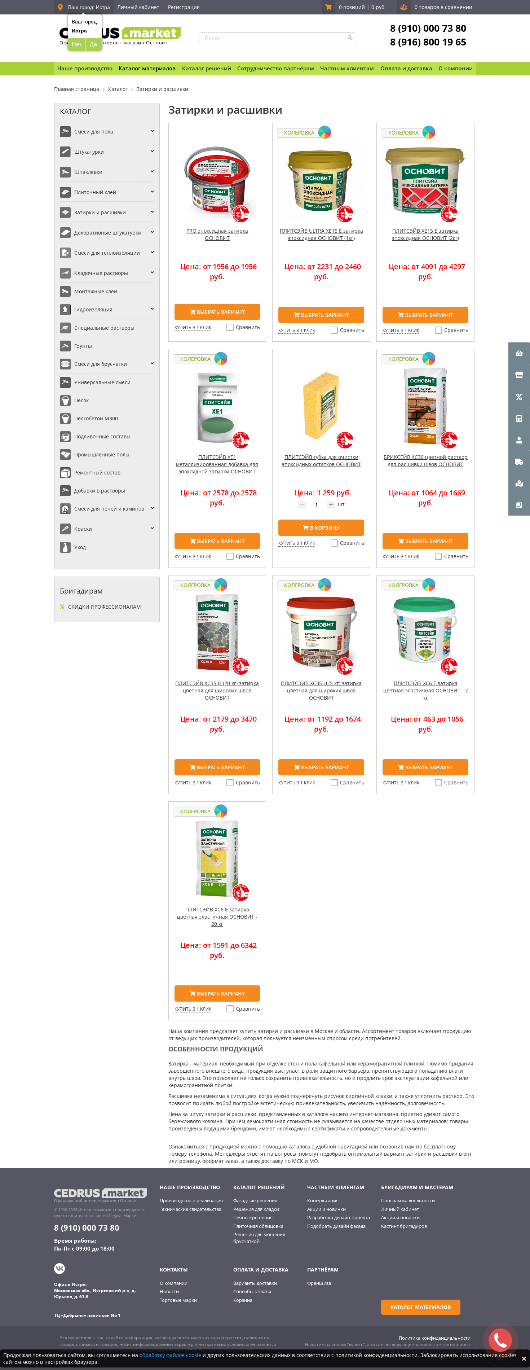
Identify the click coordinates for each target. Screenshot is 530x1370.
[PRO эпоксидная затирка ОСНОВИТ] (217, 184)
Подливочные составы (102, 436)
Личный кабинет (138, 7)
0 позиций (352, 7)
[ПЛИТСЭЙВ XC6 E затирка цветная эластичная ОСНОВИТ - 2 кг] (425, 637)
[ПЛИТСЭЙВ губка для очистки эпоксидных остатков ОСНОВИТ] (321, 411)
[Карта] (519, 483)
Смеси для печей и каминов (109, 508)
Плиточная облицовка (258, 1226)
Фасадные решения (255, 1200)
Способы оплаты (252, 1291)
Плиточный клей (95, 192)
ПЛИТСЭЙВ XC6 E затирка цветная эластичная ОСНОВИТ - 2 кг (425, 690)
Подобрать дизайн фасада (336, 1226)
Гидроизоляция (93, 309)
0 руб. (378, 7)
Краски (83, 528)
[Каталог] (519, 375)
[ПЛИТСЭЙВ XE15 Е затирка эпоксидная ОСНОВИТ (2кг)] (425, 184)
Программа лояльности (408, 1200)
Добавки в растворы (99, 490)
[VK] (60, 1268)
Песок (81, 400)
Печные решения (253, 1217)
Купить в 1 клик (193, 327)
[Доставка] (519, 461)
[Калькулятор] (519, 418)
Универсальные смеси (102, 382)
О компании (173, 1283)
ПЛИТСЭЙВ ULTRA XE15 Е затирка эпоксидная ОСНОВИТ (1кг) (321, 234)
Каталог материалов (147, 68)
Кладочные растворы (101, 273)
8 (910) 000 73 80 (428, 28)
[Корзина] (519, 353)
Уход (80, 547)
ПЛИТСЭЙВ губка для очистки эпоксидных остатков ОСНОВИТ (321, 461)
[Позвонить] (519, 505)
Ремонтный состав (97, 472)
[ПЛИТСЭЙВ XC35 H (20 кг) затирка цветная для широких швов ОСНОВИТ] (217, 637)
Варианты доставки (255, 1283)
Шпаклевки (88, 171)
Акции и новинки (326, 1209)
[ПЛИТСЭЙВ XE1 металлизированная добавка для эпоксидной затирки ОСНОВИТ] (217, 411)
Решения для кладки (256, 1209)
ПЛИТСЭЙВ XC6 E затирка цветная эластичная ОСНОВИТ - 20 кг (217, 916)
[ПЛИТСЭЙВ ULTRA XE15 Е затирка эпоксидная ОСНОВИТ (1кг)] (321, 184)
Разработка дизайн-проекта (338, 1217)
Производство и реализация (191, 1200)
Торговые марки (178, 1300)
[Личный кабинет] (519, 440)
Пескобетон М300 (96, 418)
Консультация (323, 1200)
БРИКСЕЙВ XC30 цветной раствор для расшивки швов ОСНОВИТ (426, 461)
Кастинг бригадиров (404, 1226)
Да (93, 44)
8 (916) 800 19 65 (428, 41)
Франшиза (319, 1283)
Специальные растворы (104, 327)
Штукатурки (89, 151)
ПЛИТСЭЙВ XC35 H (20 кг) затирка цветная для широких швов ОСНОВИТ (217, 690)
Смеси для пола (93, 131)
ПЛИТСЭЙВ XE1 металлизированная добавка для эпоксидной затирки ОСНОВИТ (217, 464)
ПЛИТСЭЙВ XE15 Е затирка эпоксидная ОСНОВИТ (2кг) (425, 234)
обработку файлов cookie (170, 1355)
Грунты (83, 345)
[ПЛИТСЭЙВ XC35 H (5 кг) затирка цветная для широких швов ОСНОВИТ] (321, 637)
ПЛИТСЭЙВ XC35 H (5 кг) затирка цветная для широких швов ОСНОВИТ (321, 690)
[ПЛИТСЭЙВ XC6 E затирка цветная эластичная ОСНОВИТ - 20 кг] (217, 863)
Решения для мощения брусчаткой (259, 1237)
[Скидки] (519, 396)
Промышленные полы (101, 454)
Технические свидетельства (190, 1209)
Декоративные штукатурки (107, 232)
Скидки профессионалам (104, 606)
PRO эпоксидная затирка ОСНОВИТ (217, 234)
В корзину (324, 527)
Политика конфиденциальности (435, 1338)
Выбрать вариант (220, 311)
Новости (169, 1291)
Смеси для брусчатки (100, 363)
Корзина (242, 1300)
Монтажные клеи (95, 291)
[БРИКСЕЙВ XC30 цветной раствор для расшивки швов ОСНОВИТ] (425, 411)
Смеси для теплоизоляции (107, 252)
